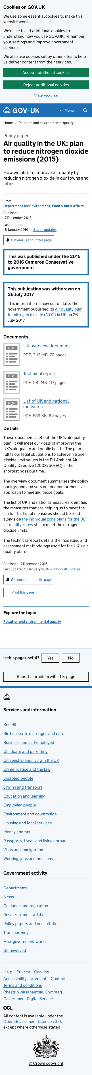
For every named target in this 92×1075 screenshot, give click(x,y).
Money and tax (16, 831)
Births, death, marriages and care (33, 733)
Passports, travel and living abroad (35, 840)
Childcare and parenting (25, 751)
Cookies (41, 971)
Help (7, 971)
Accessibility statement (24, 978)
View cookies (46, 96)
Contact (58, 978)
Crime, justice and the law (26, 769)
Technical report (39, 373)
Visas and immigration (23, 849)
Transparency (15, 932)
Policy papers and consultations (32, 923)
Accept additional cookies (46, 72)
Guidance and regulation (25, 905)
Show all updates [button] (67, 569)
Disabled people (18, 778)
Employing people (19, 805)
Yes (53, 658)
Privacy (23, 971)
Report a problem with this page (46, 676)
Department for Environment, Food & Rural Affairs (43, 206)
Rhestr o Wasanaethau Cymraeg (32, 992)
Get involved (14, 950)
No (73, 658)
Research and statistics (24, 914)
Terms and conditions (22, 985)
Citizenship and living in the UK (31, 760)
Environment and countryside (30, 814)
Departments (15, 887)
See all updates (44, 229)
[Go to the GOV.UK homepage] (21, 110)
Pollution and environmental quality (46, 123)
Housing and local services (27, 822)
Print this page (23, 592)
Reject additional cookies (46, 84)
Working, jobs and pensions (28, 858)
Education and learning (24, 796)
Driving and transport (22, 787)
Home (8, 123)
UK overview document (46, 346)
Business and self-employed (28, 742)
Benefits (11, 724)
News (8, 896)
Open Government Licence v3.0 (32, 1021)
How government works (25, 941)
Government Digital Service (28, 998)
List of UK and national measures (46, 403)
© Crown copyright (46, 1063)
